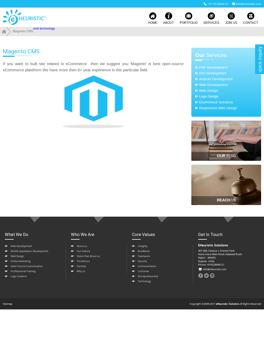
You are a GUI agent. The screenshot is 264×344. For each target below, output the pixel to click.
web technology (44, 28)
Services (81, 266)
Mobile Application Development (29, 251)
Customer (143, 271)
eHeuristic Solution (227, 303)
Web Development (213, 85)
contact (250, 22)
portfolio (189, 22)
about (168, 22)
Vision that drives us (88, 256)
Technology (144, 281)
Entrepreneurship (148, 276)
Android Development (215, 79)
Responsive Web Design (218, 108)
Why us (81, 271)
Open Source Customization (27, 266)
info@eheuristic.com (248, 3)
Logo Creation (19, 276)
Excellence (144, 251)
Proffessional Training (23, 271)
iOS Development (212, 73)
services (211, 22)
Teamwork (144, 256)
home (152, 22)
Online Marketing (21, 261)
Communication (147, 266)
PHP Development (213, 67)
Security (142, 261)
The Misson (83, 261)
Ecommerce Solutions (216, 102)
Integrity (143, 246)
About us (82, 246)
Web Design (208, 91)
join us (231, 22)
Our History (83, 251)
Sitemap (7, 304)
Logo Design (209, 96)
